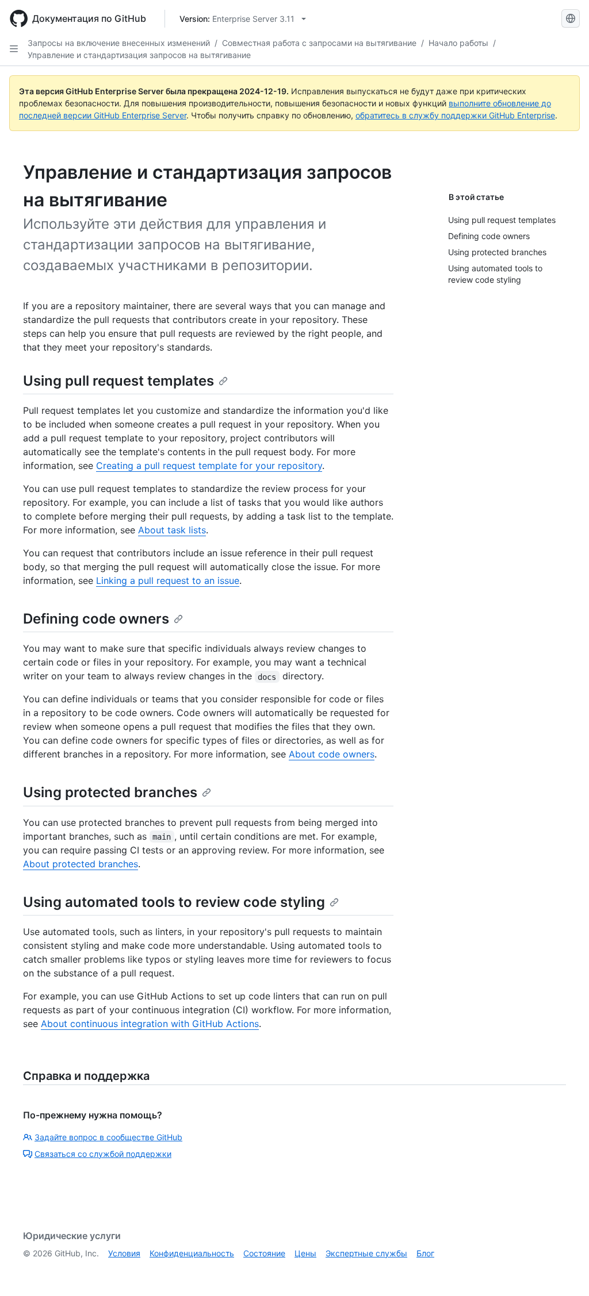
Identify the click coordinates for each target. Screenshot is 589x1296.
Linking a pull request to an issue (167, 580)
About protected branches (80, 864)
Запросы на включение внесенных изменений (119, 43)
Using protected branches (110, 792)
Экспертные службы (366, 1253)
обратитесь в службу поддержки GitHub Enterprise (455, 115)
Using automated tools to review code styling (174, 902)
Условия (124, 1253)
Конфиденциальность (192, 1253)
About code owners (331, 754)
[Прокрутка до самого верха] (563, 1270)
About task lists (172, 530)
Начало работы (458, 43)
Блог (425, 1253)
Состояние (264, 1253)
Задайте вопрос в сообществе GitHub (108, 1137)
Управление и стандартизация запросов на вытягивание (139, 55)
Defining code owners (96, 618)
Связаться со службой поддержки (103, 1154)
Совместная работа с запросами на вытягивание (319, 43)
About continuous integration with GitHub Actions (150, 1023)
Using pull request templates (118, 380)
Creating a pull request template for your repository (209, 465)
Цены (305, 1253)
